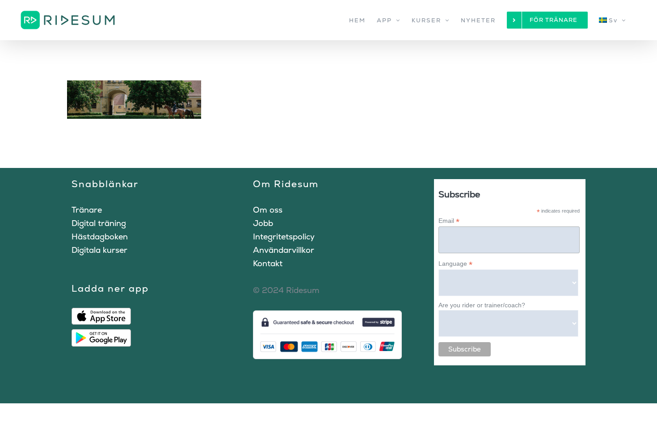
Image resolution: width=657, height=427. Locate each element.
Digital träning (99, 223)
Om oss (267, 210)
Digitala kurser (99, 250)
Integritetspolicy (284, 236)
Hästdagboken (100, 236)
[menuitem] (612, 20)
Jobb (263, 223)
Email (448, 221)
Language (455, 264)
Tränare (87, 210)
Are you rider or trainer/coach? (481, 305)
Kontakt (267, 263)
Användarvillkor (283, 250)
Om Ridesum (286, 184)
